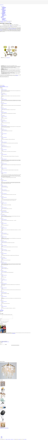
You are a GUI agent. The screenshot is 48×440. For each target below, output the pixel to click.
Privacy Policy (9, 439)
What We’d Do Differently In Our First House (4, 86)
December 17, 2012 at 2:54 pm (4, 103)
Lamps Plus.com (8, 57)
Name (0, 319)
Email (0, 320)
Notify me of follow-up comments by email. (4, 321)
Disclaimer (7, 439)
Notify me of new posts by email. (3, 322)
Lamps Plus (17, 75)
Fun (14, 439)
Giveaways (3, 85)
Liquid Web (25, 439)
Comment (1, 318)
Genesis (19, 439)
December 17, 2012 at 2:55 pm (4, 180)
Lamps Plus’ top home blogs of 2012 (12, 28)
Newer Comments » (2, 310)
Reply (1, 97)
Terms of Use (12, 439)
